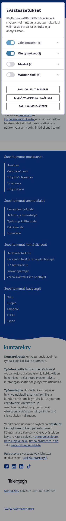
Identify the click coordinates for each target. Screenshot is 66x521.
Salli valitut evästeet (33, 89)
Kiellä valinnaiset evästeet (33, 97)
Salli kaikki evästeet (33, 106)
